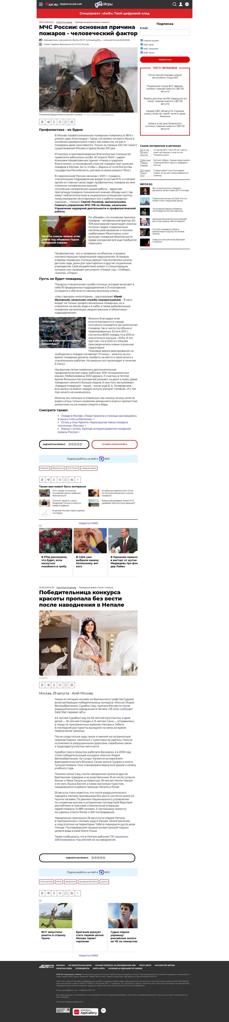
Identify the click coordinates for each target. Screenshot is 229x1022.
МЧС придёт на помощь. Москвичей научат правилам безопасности (66, 493)
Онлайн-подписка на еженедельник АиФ (115, 965)
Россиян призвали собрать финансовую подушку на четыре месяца (168, 231)
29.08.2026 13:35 (46, 587)
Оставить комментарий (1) (114, 444)
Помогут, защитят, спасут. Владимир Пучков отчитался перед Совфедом (66, 503)
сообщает (126, 709)
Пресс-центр (145, 965)
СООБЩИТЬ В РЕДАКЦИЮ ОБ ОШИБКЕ (125, 968)
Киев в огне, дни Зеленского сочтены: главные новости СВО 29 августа (165, 126)
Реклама (60, 965)
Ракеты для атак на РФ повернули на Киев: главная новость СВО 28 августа (165, 101)
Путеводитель (82, 968)
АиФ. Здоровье (150, 48)
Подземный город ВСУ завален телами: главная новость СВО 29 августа (165, 89)
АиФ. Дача (148, 44)
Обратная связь (64, 968)
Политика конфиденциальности (69, 1002)
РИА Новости (107, 114)
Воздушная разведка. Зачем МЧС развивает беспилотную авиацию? (118, 501)
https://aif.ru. (65, 997)
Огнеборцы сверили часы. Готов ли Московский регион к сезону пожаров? (117, 493)
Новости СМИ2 (88, 523)
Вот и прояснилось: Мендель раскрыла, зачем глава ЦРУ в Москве (171, 189)
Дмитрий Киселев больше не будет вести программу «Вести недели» (170, 220)
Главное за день (151, 40)
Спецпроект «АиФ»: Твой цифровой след (115, 13)
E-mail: (144, 28)
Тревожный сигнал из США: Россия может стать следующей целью (170, 199)
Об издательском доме (80, 965)
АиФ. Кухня (148, 53)
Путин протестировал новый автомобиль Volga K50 (165, 76)
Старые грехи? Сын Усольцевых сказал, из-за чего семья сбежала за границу (170, 173)
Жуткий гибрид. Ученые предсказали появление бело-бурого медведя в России (171, 162)
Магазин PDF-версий (165, 965)
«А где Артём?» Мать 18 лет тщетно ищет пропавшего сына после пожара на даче (170, 152)
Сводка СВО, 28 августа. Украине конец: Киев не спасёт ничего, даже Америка (165, 114)
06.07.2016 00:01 (46, 22)
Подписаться (165, 60)
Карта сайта (99, 968)
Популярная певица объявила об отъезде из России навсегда (168, 210)
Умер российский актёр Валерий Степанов (169, 241)
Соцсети (43, 677)
